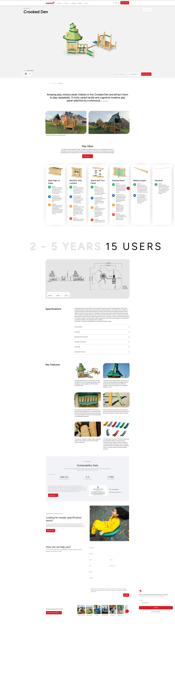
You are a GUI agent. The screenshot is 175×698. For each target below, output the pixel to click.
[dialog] (87, 349)
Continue (155, 607)
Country (141, 600)
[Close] (171, 590)
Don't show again (155, 611)
